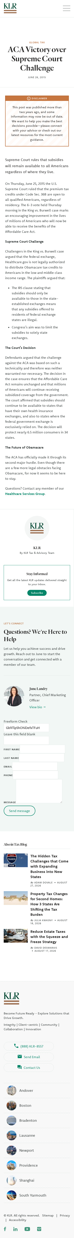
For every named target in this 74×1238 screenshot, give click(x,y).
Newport (26, 1150)
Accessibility (17, 1220)
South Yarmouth (32, 1195)
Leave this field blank (19, 734)
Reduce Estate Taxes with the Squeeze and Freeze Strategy (49, 936)
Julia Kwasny (43, 920)
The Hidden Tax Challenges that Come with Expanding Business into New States (49, 866)
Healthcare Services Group (25, 494)
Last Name (11, 757)
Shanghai (26, 1180)
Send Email (32, 1057)
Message (10, 802)
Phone (8, 775)
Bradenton (28, 1120)
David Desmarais (45, 947)
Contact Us (32, 1068)
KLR (37, 548)
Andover (26, 1090)
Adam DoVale (43, 882)
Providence (28, 1165)
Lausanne (27, 1135)
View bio (35, 707)
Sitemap (48, 1215)
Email (8, 766)
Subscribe (37, 592)
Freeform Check (15, 721)
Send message (19, 811)
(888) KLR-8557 (31, 1046)
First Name (12, 749)
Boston (25, 1105)
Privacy (65, 1215)
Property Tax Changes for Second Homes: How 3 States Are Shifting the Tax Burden (49, 904)
